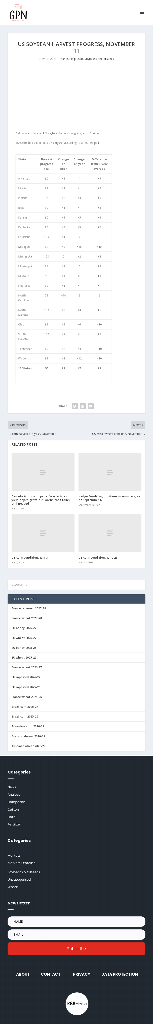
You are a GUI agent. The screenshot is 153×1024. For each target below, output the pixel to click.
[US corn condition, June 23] (109, 533)
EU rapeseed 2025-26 (26, 687)
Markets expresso (71, 59)
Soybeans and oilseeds (99, 59)
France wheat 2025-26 (27, 697)
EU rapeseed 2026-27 (26, 677)
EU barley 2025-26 (24, 648)
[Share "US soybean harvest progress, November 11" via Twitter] (75, 406)
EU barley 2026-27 (24, 628)
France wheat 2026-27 (27, 667)
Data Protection (119, 974)
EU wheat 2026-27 (24, 638)
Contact (50, 974)
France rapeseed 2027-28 (29, 608)
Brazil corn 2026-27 (25, 707)
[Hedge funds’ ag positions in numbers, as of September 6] (109, 472)
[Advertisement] (76, 97)
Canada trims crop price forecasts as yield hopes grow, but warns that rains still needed (41, 499)
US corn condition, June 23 (98, 557)
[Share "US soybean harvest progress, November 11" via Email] (91, 406)
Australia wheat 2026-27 (28, 746)
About (23, 974)
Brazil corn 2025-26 (25, 716)
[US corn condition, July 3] (43, 533)
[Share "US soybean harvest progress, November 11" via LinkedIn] (83, 406)
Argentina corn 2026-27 (28, 726)
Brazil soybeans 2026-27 (28, 736)
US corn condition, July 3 (30, 557)
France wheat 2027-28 (27, 618)
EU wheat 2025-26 (24, 657)
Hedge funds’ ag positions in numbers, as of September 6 (109, 498)
